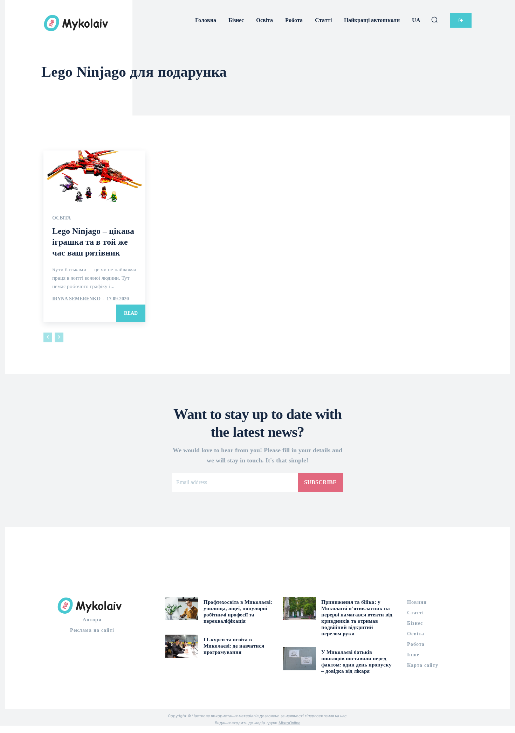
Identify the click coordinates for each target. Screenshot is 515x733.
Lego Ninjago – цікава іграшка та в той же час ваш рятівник (93, 241)
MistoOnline (289, 722)
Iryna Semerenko (76, 298)
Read (131, 313)
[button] (434, 19)
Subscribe (320, 482)
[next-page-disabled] (59, 337)
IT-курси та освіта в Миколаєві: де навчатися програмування (234, 646)
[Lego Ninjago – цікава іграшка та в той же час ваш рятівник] (94, 176)
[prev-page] (47, 337)
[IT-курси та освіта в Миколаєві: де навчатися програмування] (182, 646)
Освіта (61, 218)
